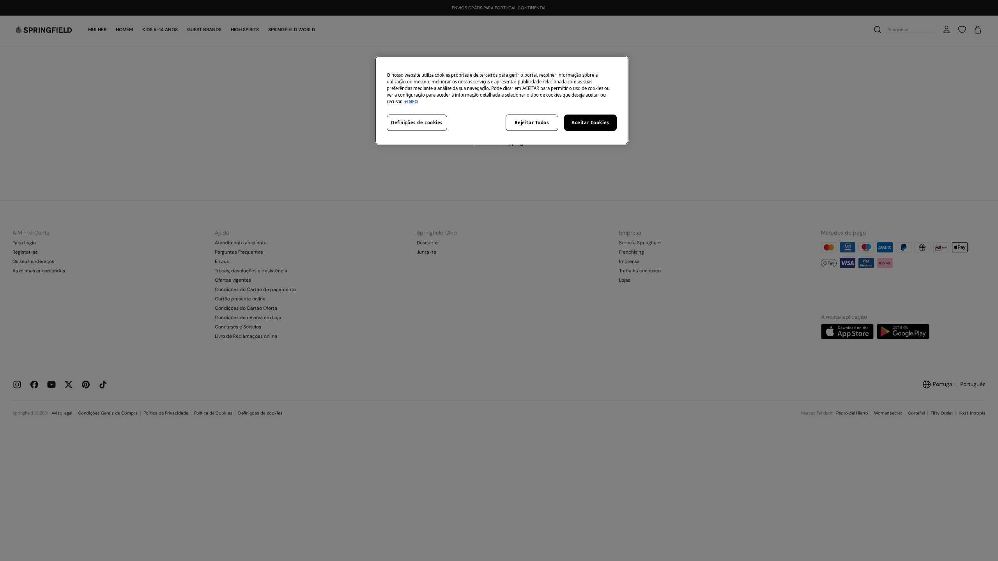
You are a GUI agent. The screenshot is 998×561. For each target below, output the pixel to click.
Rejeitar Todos (532, 122)
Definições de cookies (417, 122)
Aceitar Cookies (590, 122)
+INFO (411, 101)
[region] (501, 100)
